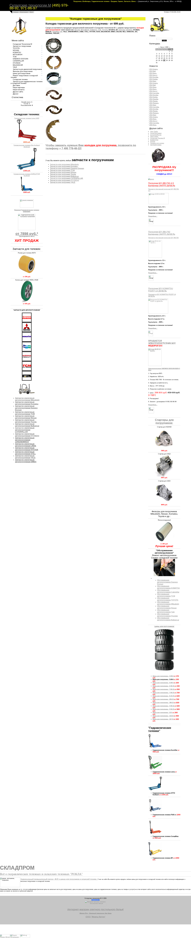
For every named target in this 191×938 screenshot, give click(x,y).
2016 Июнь (153, 119)
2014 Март (152, 81)
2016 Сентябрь (154, 123)
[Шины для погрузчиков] (158, 163)
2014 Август (153, 91)
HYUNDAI (27, 435)
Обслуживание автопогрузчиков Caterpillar (168, 591)
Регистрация (24, 12)
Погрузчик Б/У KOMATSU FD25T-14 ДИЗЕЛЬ (160, 289)
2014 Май (152, 85)
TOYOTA (105, 30)
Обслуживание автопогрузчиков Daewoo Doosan (167, 582)
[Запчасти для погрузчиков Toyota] (27, 322)
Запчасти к (20, 428)
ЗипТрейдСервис (155, 145)
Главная (15, 12)
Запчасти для (55, 178)
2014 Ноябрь (153, 97)
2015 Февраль (154, 103)
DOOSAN (122, 30)
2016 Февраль (154, 113)
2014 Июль (153, 89)
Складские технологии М (30, 5)
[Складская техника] (19, 35)
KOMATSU (93, 30)
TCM (99, 30)
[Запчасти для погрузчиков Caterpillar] (27, 380)
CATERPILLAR (57, 31)
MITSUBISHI (85, 30)
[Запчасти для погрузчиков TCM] (27, 370)
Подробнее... (152, 216)
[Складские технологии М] (159, 31)
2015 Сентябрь (154, 107)
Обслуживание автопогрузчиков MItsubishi (168, 603)
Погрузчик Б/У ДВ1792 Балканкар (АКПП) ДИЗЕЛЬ (161, 233)
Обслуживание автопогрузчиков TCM (166, 595)
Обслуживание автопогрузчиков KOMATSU (168, 587)
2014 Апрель (153, 83)
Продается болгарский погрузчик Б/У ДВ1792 (163, 238)
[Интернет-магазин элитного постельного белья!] (95, 906)
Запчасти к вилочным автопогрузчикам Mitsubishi (27, 399)
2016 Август (153, 121)
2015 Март (152, 105)
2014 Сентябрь (154, 93)
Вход (31, 12)
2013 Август (153, 75)
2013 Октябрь (153, 77)
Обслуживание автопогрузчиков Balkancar (168, 619)
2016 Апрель (153, 117)
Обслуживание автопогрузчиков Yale (166, 611)
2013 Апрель (153, 69)
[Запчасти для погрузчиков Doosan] (27, 351)
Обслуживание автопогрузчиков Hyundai (167, 615)
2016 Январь (153, 111)
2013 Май (152, 71)
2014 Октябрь (153, 95)
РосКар (152, 141)
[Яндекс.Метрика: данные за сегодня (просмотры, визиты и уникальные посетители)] (5, 936)
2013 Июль (153, 73)
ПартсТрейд (154, 136)
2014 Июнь (153, 87)
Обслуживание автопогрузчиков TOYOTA (167, 599)
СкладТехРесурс (155, 135)
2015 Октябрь (153, 109)
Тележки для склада (157, 143)
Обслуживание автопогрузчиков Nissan (167, 607)
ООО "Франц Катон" (95, 917)
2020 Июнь (153, 125)
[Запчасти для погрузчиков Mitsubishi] (27, 331)
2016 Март (152, 115)
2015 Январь (153, 101)
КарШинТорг (154, 140)
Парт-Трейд (154, 131)
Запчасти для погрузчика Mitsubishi (64, 164)
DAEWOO (129, 30)
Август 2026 (164, 47)
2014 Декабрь (153, 99)
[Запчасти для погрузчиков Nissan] (27, 341)
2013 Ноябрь (153, 79)
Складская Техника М (157, 138)
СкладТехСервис (156, 133)
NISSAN (77, 30)
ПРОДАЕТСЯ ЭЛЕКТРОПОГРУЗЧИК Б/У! (162, 343)
